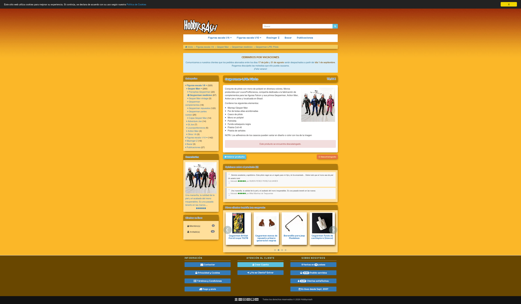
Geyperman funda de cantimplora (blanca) (322, 236)
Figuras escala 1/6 (219, 37)
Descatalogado (328, 157)
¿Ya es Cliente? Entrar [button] (261, 272)
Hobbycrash (306, 299)
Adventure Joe (194, 121)
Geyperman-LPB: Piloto (241, 79)
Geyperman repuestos (199, 108)
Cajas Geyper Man (197, 117)
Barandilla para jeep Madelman (294, 236)
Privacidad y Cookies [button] (208, 272)
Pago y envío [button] (209, 289)
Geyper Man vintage (198, 98)
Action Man (193, 130)
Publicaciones (305, 37)
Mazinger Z (272, 37)
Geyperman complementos (192, 103)
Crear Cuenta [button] (261, 264)
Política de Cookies (136, 4)
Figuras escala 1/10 (248, 37)
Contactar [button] (209, 264)
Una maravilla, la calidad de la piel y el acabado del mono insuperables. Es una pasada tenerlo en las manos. (200, 200)
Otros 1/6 (191, 134)
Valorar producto (235, 157)
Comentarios (192, 157)
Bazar (288, 37)
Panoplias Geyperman (199, 91)
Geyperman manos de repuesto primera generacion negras (266, 238)
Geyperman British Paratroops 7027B (238, 236)
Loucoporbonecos (196, 127)
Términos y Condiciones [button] (209, 281)
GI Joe (190, 124)
